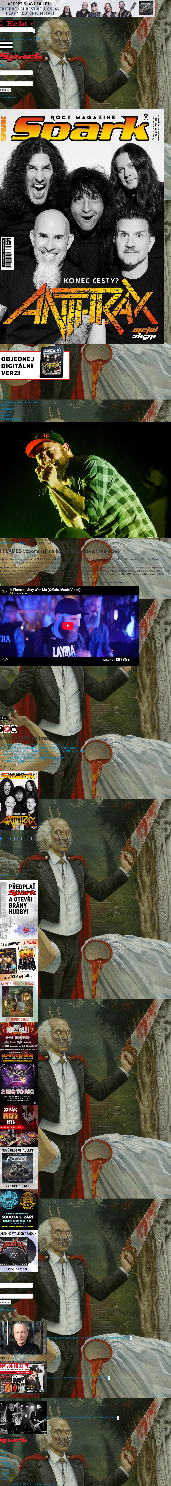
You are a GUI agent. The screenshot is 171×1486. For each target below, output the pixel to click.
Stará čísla (6, 412)
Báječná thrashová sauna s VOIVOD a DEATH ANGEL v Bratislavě (82, 1417)
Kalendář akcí (8, 395)
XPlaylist (5, 1476)
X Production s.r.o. (44, 1484)
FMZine (5, 1472)
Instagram (13, 39)
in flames (22, 542)
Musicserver (7, 1469)
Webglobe (6, 1479)
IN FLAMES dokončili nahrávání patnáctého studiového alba (32, 757)
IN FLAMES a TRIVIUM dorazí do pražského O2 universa (31, 744)
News (4, 385)
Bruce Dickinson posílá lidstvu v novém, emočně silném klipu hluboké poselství (88, 1337)
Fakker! (5, 1462)
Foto (3, 388)
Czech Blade (7, 1466)
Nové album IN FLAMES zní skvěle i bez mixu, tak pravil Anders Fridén (38, 747)
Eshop (22, 39)
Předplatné (6, 1459)
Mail (38, 39)
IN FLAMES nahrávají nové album (19, 761)
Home (4, 382)
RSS (43, 39)
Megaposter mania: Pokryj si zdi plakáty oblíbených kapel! (77, 1377)
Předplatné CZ (8, 405)
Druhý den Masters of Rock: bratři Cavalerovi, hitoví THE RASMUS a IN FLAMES (43, 751)
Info (3, 398)
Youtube (31, 39)
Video (4, 392)
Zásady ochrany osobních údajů (22, 402)
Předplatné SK (8, 408)
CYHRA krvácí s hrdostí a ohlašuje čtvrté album (26, 754)
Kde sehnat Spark (10, 418)
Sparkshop (6, 415)
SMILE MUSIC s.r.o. (21, 1484)
